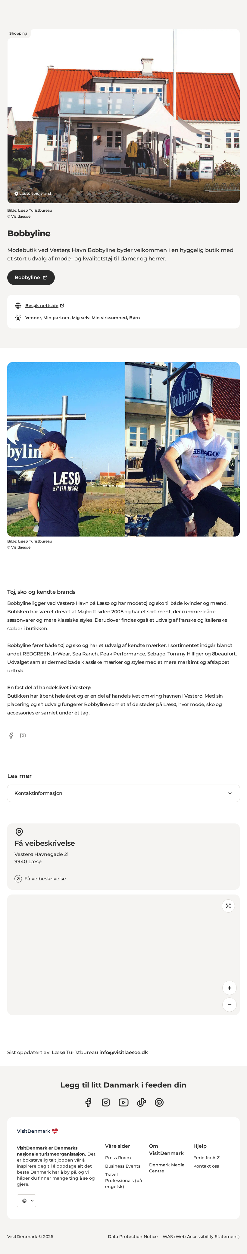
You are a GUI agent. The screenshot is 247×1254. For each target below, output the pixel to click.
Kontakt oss (206, 1166)
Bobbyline (27, 277)
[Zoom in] (229, 988)
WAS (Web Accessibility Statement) (201, 1236)
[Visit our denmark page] (88, 1102)
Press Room (118, 1157)
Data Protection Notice (133, 1236)
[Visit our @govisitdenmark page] (141, 1102)
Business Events (122, 1166)
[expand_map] (228, 906)
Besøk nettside (41, 305)
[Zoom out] (229, 1004)
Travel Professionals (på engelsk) (123, 1180)
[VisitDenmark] (37, 1131)
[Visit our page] (106, 1102)
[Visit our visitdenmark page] (123, 1102)
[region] (123, 955)
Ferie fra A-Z (206, 1157)
